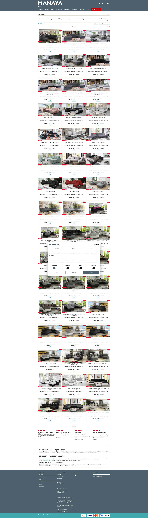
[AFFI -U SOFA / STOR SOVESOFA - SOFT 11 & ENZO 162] (50, 380)
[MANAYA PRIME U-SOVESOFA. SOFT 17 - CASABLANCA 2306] (50, 307)
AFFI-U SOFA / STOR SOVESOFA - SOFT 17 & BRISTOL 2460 (74, 389)
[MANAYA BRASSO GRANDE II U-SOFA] (50, 61)
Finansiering (41, 481)
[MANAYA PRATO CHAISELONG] (98, 134)
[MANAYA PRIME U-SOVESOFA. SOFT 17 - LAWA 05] (98, 233)
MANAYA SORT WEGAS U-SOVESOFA (98, 68)
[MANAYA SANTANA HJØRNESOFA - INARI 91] (74, 208)
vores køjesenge (46, 460)
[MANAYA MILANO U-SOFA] (50, 110)
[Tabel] (41, 24)
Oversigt (40, 487)
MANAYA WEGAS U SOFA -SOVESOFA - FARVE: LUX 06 (74, 93)
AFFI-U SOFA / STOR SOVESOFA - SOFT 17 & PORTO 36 (98, 389)
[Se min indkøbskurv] (99, 3)
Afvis (57, 272)
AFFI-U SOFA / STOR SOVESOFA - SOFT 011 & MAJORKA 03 (74, 413)
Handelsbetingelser (42, 477)
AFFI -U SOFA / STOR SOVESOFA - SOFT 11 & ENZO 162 (50, 389)
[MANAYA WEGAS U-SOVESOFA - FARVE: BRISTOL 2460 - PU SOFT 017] (98, 85)
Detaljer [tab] (74, 248)
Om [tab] (91, 248)
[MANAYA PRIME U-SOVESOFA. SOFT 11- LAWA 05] (50, 282)
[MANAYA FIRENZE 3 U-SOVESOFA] (74, 159)
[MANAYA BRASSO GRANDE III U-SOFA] (74, 61)
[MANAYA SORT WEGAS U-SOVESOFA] (98, 61)
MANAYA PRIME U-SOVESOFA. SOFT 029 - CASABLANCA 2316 (74, 241)
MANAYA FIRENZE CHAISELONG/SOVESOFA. (49, 142)
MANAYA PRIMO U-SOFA (50, 191)
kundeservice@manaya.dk (64, 511)
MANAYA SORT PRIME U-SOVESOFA (98, 216)
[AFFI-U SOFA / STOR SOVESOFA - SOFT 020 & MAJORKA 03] (74, 356)
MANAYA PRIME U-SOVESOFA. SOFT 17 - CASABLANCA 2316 (50, 241)
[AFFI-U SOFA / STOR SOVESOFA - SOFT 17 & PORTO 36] (98, 380)
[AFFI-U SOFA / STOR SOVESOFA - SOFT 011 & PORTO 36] (50, 405)
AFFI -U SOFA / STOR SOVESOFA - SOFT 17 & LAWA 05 (98, 413)
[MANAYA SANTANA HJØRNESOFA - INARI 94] (50, 208)
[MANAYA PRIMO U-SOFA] (50, 184)
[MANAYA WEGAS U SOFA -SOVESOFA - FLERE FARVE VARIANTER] (74, 36)
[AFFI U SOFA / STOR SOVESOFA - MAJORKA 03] (98, 356)
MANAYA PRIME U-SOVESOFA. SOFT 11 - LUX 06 (98, 290)
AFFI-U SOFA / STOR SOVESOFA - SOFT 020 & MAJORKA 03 (74, 364)
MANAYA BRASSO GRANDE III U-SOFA (74, 68)
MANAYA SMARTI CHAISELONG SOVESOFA (98, 167)
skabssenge (52, 460)
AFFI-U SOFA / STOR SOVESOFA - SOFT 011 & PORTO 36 (49, 413)
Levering (40, 484)
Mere (107, 20)
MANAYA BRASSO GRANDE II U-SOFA (50, 68)
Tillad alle (91, 272)
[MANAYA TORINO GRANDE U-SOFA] (74, 110)
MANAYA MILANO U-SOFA (50, 117)
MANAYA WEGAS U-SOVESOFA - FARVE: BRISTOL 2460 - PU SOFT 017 (98, 93)
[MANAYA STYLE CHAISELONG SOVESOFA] (50, 159)
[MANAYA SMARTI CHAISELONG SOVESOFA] (98, 159)
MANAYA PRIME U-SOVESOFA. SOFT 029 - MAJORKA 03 (74, 290)
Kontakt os (41, 476)
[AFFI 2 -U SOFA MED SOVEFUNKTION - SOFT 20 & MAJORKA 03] (50, 36)
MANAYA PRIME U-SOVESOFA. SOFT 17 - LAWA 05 (98, 240)
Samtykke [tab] (57, 248)
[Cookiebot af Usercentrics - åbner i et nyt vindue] (94, 244)
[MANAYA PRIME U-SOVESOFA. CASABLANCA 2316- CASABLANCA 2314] (74, 307)
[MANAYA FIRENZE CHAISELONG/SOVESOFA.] (50, 134)
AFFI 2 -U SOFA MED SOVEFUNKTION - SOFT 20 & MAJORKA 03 (50, 44)
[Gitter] (38, 24)
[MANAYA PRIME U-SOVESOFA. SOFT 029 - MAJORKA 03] (74, 282)
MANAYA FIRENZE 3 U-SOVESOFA (74, 167)
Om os (40, 479)
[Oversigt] (40, 24)
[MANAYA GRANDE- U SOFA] (98, 307)
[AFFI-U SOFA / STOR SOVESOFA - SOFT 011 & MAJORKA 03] (74, 405)
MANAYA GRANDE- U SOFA (98, 314)
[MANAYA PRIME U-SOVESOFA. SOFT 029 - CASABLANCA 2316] (74, 233)
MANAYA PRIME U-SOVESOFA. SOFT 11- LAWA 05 (49, 290)
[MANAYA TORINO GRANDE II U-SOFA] (98, 110)
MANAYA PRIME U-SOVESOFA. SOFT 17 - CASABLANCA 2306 (50, 315)
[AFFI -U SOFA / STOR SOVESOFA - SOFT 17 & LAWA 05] (98, 405)
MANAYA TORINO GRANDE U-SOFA (74, 117)
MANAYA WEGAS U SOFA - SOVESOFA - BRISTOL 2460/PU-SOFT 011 (50, 93)
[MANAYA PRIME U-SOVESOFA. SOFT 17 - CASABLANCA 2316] (50, 233)
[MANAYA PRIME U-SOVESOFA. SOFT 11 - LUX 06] (98, 282)
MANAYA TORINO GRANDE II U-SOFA (98, 117)
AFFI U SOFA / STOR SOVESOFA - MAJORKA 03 (98, 363)
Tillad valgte (74, 272)
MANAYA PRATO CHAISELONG (98, 142)
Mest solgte (41, 474)
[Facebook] (75, 475)
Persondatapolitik (42, 482)
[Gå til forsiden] (38, 12)
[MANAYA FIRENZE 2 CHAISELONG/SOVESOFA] (74, 134)
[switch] (67, 268)
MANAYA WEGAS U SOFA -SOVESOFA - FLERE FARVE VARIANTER (74, 44)
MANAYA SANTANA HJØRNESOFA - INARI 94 (49, 216)
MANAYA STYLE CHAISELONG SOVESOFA (50, 167)
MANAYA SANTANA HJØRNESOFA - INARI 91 (74, 216)
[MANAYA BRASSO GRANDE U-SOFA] (98, 36)
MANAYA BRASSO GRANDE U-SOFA (98, 44)
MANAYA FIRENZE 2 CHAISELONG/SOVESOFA (74, 142)
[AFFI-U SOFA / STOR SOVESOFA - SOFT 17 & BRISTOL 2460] (74, 380)
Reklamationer (41, 486)
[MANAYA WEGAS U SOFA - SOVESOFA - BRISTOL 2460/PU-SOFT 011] (50, 85)
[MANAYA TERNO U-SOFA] (98, 184)
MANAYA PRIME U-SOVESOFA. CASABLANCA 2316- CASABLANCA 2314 (74, 315)
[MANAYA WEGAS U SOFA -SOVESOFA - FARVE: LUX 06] (74, 85)
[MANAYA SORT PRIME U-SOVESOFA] (98, 208)
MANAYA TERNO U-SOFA (98, 191)
